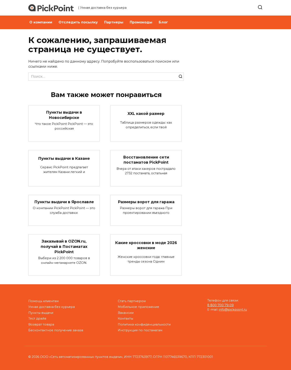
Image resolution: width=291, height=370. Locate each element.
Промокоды (141, 22)
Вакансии (126, 313)
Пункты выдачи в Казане (64, 158)
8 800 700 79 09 (220, 305)
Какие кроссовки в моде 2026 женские (146, 245)
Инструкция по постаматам (140, 330)
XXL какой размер (146, 113)
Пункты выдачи (40, 313)
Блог (163, 22)
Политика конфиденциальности (144, 324)
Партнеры (113, 22)
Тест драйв (37, 318)
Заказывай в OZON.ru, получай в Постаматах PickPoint (64, 246)
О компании (40, 22)
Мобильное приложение (138, 307)
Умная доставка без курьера (51, 307)
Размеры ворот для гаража (146, 202)
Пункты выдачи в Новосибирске (64, 115)
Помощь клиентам (43, 301)
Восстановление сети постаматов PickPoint (146, 159)
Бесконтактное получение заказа (55, 330)
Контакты (125, 318)
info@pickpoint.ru (233, 309)
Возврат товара (41, 324)
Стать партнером (132, 301)
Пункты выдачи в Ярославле (64, 202)
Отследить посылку (78, 22)
